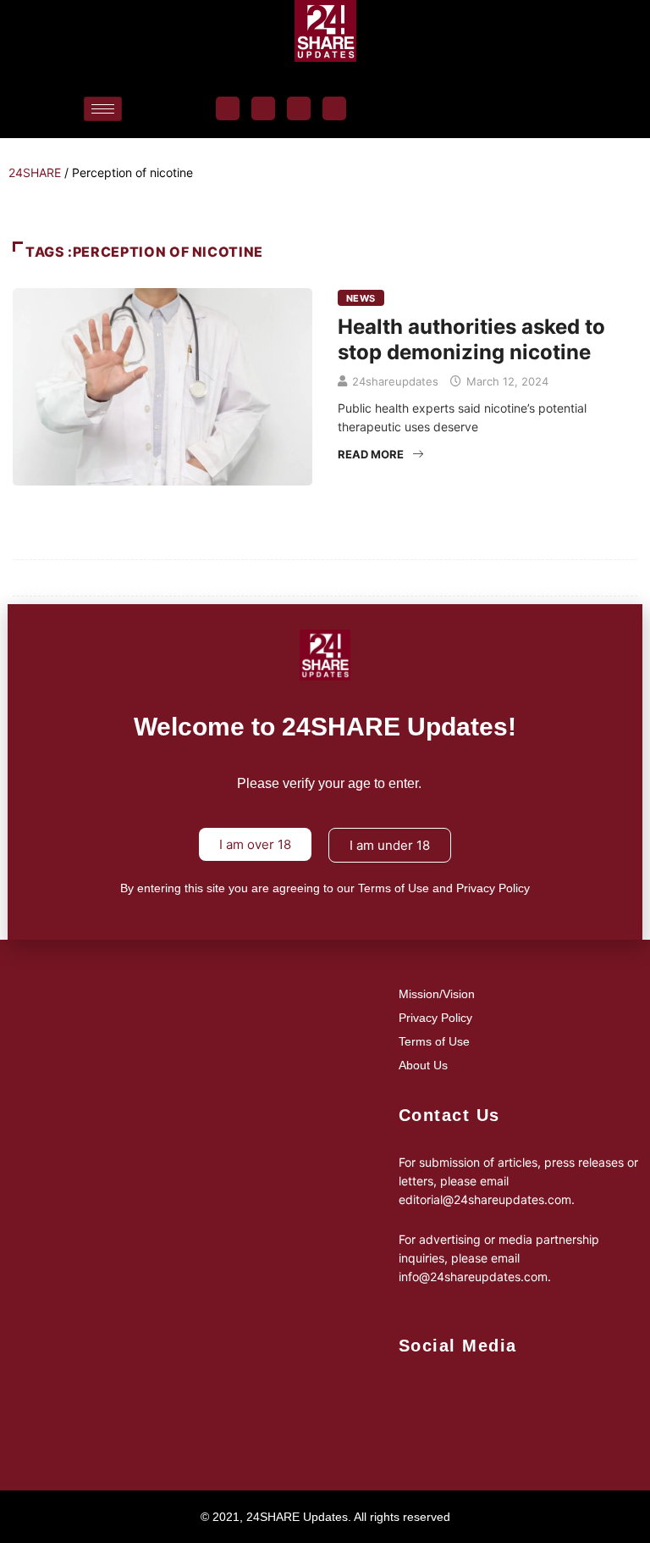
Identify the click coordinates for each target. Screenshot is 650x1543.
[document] (325, 771)
